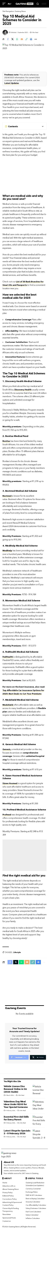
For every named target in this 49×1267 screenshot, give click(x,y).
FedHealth (8, 656)
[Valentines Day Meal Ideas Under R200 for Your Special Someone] (39, 1105)
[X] (38, 1057)
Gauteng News (20, 11)
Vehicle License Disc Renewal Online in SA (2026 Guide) (15, 1089)
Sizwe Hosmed (10, 783)
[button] (5, 3)
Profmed (7, 814)
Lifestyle (17, 952)
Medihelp (7, 550)
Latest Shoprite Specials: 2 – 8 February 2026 (17, 1132)
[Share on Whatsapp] (17, 39)
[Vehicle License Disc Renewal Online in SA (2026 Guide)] (39, 1090)
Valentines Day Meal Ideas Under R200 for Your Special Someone (16, 1104)
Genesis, (7, 749)
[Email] (22, 39)
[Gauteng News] (24, 4)
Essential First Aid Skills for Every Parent (16, 1118)
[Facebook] (19, 1057)
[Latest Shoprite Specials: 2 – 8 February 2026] (39, 1134)
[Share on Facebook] (8, 39)
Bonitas (6, 441)
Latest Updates (11, 83)
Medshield (8, 705)
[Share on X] (12, 39)
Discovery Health (23, 389)
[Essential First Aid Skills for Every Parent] (39, 1120)
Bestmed (7, 496)
